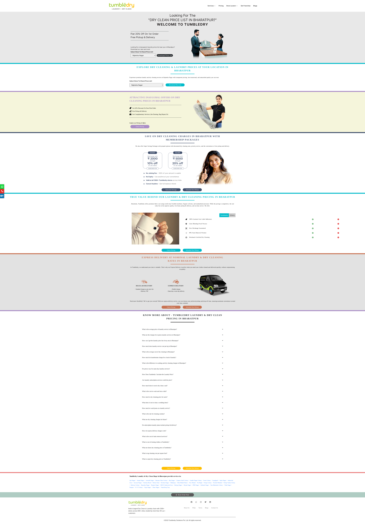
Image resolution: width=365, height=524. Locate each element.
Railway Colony (135, 485)
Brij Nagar (172, 480)
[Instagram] (201, 502)
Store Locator (231, 6)
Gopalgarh (215, 480)
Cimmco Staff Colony (182, 480)
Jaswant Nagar (138, 482)
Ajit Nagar (132, 480)
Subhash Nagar (205, 485)
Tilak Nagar (227, 485)
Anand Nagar (140, 480)
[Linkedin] (210, 502)
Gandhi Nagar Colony (196, 480)
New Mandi (192, 482)
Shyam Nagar (187, 485)
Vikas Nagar (155, 487)
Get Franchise (245, 6)
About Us (186, 508)
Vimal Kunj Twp (165, 487)
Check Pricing (140, 126)
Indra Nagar (223, 480)
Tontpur (131, 487)
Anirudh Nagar (150, 480)
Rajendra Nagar (145, 485)
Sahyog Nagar (178, 485)
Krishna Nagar (165, 482)
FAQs (194, 508)
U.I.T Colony (139, 487)
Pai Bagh (199, 482)
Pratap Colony (207, 482)
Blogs (255, 6)
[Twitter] (205, 502)
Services (211, 6)
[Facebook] (191, 502)
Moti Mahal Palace (182, 482)
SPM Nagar (196, 485)
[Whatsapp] (196, 502)
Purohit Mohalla (217, 482)
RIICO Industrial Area (167, 485)
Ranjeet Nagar (155, 485)
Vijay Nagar (147, 487)
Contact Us (214, 508)
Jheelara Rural (147, 482)
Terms (200, 508)
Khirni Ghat (156, 482)
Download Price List (165, 55)
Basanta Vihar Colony (161, 480)
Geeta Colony (207, 480)
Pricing (221, 6)
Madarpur (173, 482)
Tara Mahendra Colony (216, 485)
